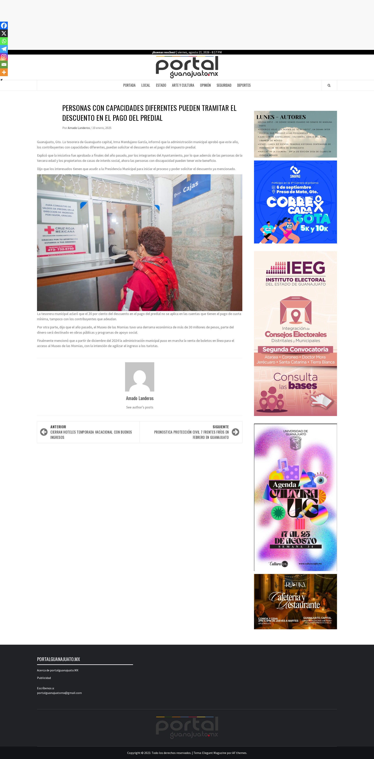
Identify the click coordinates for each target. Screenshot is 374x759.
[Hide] (1, 79)
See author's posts (139, 407)
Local (145, 85)
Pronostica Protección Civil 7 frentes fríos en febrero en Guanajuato (191, 432)
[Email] (4, 64)
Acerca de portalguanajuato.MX (57, 670)
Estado (161, 85)
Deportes (244, 85)
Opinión (205, 85)
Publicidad (44, 678)
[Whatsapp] (4, 41)
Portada (129, 85)
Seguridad (224, 85)
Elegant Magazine (214, 753)
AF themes (239, 753)
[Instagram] (4, 57)
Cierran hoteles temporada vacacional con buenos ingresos (91, 432)
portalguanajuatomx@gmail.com (59, 693)
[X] (4, 33)
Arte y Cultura (183, 85)
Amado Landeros (79, 128)
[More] (4, 72)
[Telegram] (4, 49)
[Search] (329, 85)
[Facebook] (4, 25)
